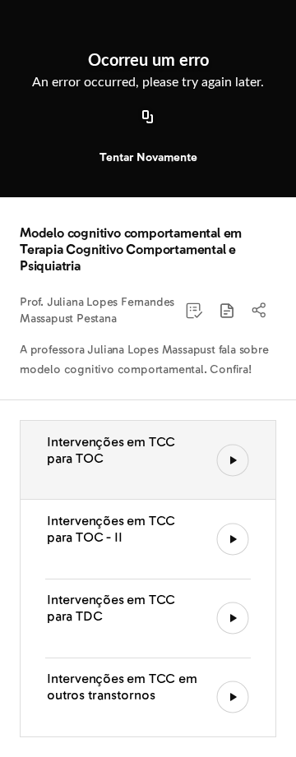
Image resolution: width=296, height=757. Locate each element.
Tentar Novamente (148, 157)
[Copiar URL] (148, 117)
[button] (226, 310)
